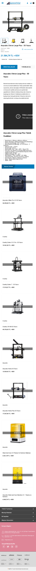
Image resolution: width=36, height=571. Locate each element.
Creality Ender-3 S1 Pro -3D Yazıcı (13, 242)
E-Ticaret (13, 569)
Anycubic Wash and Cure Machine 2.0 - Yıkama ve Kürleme (17, 495)
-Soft (9, 569)
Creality (5, 236)
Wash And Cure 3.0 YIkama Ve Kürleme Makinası (17, 453)
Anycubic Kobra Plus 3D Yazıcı (11, 411)
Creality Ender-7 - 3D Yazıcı (11, 284)
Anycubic (5, 363)
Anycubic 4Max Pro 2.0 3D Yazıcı (12, 200)
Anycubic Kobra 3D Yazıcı (10, 369)
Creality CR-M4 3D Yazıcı (10, 326)
